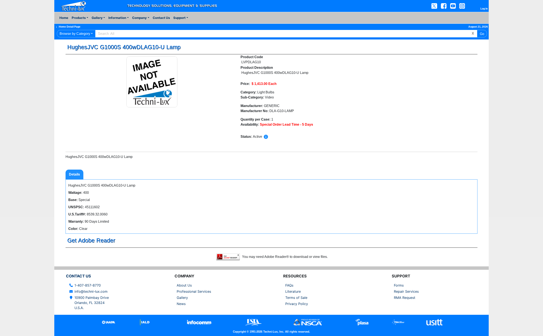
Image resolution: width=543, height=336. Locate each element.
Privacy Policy (296, 304)
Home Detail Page (69, 26)
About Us (184, 285)
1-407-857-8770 (87, 285)
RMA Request (404, 297)
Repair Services (406, 291)
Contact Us (161, 18)
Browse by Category (75, 33)
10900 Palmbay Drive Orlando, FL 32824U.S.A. (91, 302)
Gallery (182, 297)
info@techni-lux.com (91, 291)
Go (482, 34)
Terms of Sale (296, 297)
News (181, 304)
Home (63, 18)
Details (74, 174)
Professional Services (194, 291)
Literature (293, 291)
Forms (399, 285)
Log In (484, 8)
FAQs (289, 285)
